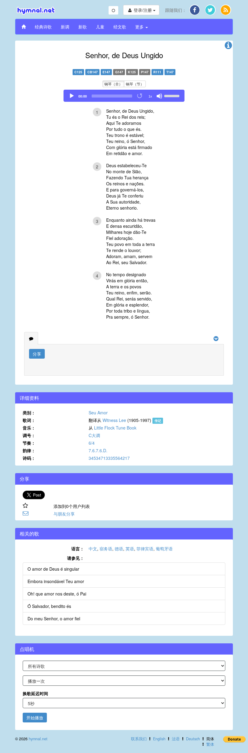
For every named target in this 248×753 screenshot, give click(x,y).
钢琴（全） (113, 83)
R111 (157, 72)
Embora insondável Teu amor (56, 581)
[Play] (72, 96)
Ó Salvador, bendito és (49, 606)
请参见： (75, 558)
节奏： (29, 443)
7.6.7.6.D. (98, 450)
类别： (29, 413)
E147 (106, 72)
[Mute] (159, 96)
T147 (170, 72)
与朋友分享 (64, 514)
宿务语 (106, 549)
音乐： (29, 428)
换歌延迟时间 (35, 693)
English (159, 738)
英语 (130, 549)
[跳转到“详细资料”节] (228, 47)
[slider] (172, 95)
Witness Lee (114, 420)
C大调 (94, 435)
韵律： (29, 450)
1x (150, 96)
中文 (93, 549)
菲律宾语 (144, 549)
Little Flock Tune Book (115, 428)
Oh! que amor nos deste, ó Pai (57, 594)
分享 (37, 354)
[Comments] (31, 338)
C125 (78, 72)
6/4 (92, 443)
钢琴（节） (135, 83)
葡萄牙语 (164, 549)
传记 (158, 420)
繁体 (210, 744)
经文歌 (119, 27)
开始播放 (34, 718)
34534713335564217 (109, 458)
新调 (65, 27)
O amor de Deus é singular (53, 569)
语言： (77, 549)
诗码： (29, 458)
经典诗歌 (43, 27)
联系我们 (139, 738)
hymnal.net (38, 738)
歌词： (29, 420)
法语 (176, 738)
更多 (140, 27)
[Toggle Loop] (140, 96)
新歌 (82, 27)
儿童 (100, 27)
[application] (124, 96)
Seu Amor (98, 413)
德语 (119, 549)
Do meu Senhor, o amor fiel (54, 618)
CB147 (92, 72)
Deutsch (193, 738)
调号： (29, 435)
